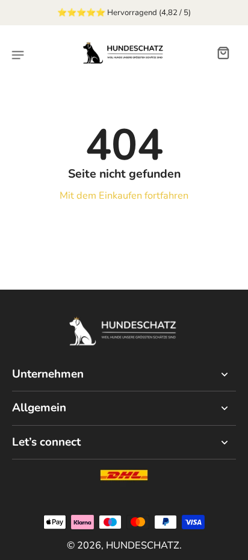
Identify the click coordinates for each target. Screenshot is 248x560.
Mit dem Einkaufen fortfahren (124, 195)
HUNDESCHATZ (142, 545)
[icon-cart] (222, 52)
